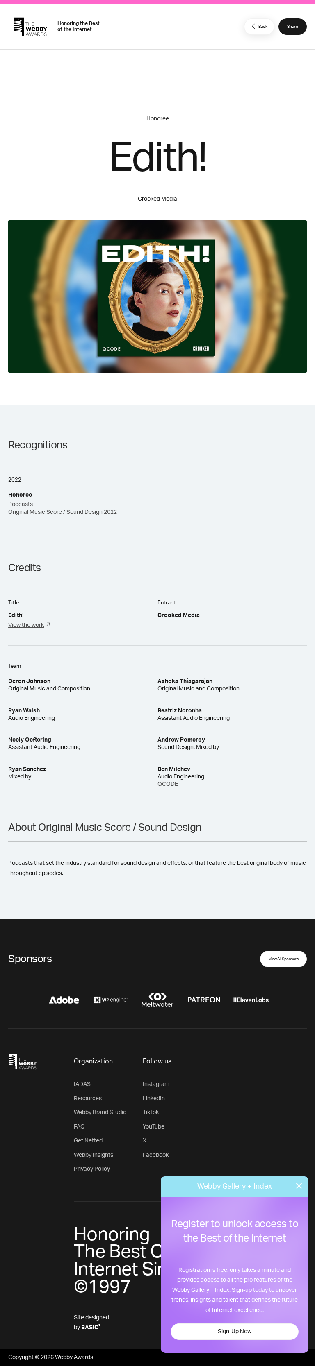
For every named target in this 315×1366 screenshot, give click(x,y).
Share (292, 27)
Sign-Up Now (234, 1331)
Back (262, 27)
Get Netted (88, 1141)
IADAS (82, 1084)
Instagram (156, 1084)
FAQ (79, 1127)
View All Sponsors (284, 959)
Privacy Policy (92, 1169)
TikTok (151, 1112)
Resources (88, 1098)
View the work (26, 625)
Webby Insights (93, 1155)
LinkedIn (154, 1098)
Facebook (156, 1155)
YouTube (153, 1127)
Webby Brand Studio (100, 1112)
